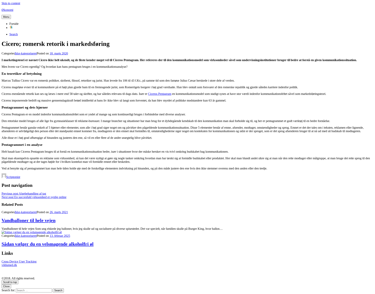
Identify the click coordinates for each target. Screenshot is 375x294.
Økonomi (7, 10)
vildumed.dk (9, 265)
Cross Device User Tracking (19, 261)
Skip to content (11, 3)
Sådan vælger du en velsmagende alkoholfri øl (48, 244)
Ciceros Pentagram (159, 93)
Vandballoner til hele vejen (28, 220)
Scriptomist (13, 177)
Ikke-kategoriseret (26, 53)
